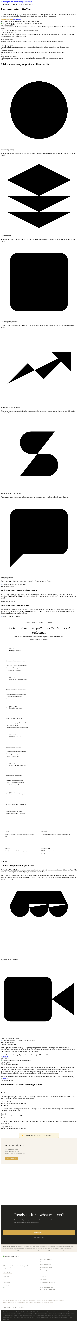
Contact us (6, 1285)
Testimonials (6, 1282)
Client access (6, 1288)
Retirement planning (46, 1259)
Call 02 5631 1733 (39, 1238)
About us (5, 1280)
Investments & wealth (46, 1267)
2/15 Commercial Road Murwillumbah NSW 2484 (47, 1288)
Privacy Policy (6, 1307)
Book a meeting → (7, 19)
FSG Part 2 (21, 1307)
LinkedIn (5, 1057)
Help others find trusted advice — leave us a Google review (39, 1135)
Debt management (45, 1270)
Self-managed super (45, 1264)
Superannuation (44, 1262)
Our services (17, 19)
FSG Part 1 (14, 1307)
